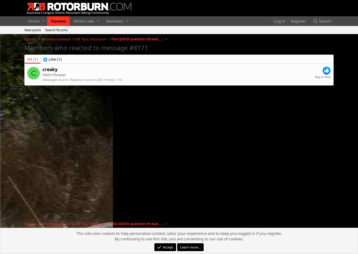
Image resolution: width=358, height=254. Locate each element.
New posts (32, 30)
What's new (84, 21)
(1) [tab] (32, 59)
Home (33, 21)
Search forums (56, 30)
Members (114, 21)
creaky (50, 69)
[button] (43, 21)
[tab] (52, 59)
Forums (58, 21)
